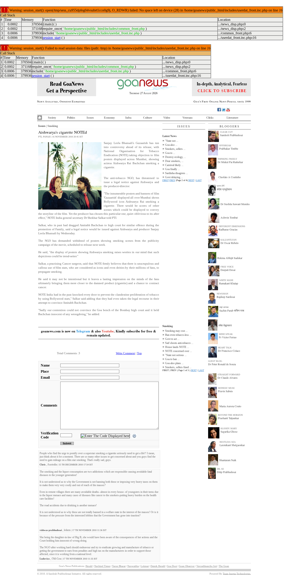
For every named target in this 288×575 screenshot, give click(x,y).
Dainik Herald (158, 566)
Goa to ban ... (172, 359)
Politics (71, 117)
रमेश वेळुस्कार (225, 325)
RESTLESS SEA (228, 442)
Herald (89, 566)
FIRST (165, 180)
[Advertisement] (183, 252)
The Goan (224, 566)
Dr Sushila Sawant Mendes (235, 204)
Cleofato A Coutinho (229, 177)
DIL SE (220, 469)
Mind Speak (226, 334)
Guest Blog (215, 361)
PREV (172, 180)
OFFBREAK (225, 145)
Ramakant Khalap (228, 283)
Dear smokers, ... (174, 161)
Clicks (210, 117)
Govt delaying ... (174, 177)
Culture (147, 117)
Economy (109, 117)
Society (52, 117)
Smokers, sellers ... (175, 148)
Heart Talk (225, 347)
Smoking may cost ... (176, 330)
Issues (90, 117)
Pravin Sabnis (225, 391)
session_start (52, 38)
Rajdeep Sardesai (226, 297)
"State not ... (171, 140)
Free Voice (227, 266)
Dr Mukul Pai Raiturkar (230, 162)
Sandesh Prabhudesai (231, 135)
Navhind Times (102, 566)
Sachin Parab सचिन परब (231, 310)
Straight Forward (229, 374)
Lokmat (145, 566)
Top (139, 353)
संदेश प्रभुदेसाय (224, 189)
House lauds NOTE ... (177, 347)
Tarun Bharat (119, 566)
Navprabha (133, 566)
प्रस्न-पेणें (220, 186)
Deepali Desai (227, 270)
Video (166, 117)
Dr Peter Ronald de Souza (222, 364)
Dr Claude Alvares (228, 377)
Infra (128, 117)
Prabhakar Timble (228, 148)
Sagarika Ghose (228, 431)
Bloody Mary (228, 428)
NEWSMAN (222, 293)
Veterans (187, 117)
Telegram (83, 331)
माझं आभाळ (224, 307)
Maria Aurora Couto (230, 406)
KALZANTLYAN (228, 240)
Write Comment (125, 353)
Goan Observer (187, 566)
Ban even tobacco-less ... (178, 334)
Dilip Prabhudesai (226, 472)
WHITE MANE (226, 280)
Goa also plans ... (174, 363)
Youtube (108, 331)
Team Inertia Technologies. (237, 573)
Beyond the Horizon (230, 415)
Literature (232, 117)
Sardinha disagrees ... (176, 173)
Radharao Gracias (228, 229)
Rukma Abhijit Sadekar (229, 258)
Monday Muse (226, 388)
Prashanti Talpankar (228, 418)
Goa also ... (171, 144)
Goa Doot (172, 566)
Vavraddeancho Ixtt (206, 566)
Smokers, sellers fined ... (178, 367)
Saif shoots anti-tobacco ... (179, 343)
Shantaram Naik (227, 460)
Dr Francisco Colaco (229, 350)
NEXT (191, 180)
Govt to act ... (172, 339)
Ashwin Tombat (229, 217)
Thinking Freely (227, 159)
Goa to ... (170, 153)
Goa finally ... (172, 169)
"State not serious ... (176, 355)
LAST (199, 180)
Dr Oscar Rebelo (229, 243)
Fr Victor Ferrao (227, 337)
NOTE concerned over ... (178, 351)
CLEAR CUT (226, 132)
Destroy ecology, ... (175, 157)
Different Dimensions (232, 226)
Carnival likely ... (174, 165)
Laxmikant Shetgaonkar (232, 445)
